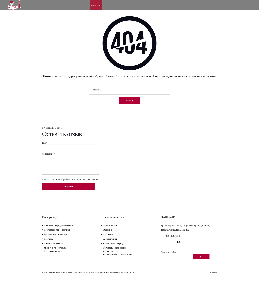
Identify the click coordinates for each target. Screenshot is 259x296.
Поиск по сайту (168, 252)
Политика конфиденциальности (59, 225)
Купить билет (96, 6)
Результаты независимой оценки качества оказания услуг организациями (117, 251)
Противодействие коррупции (57, 230)
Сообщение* (48, 154)
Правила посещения (53, 243)
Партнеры (48, 239)
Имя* (44, 143)
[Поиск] (201, 256)
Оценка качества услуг (113, 243)
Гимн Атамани (110, 225)
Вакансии (107, 230)
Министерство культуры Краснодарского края (55, 249)
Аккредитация (110, 239)
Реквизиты (108, 234)
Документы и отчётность (55, 234)
